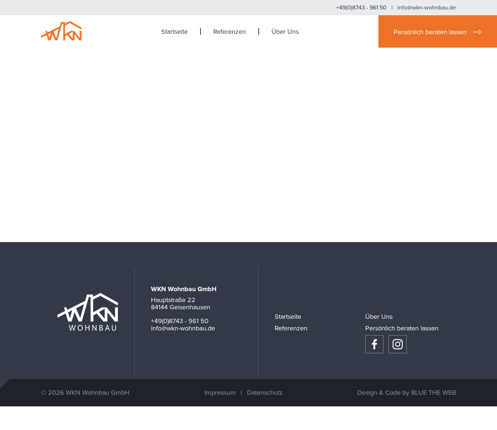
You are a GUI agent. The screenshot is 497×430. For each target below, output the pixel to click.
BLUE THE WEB (433, 392)
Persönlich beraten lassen (401, 328)
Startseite (174, 31)
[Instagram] (398, 344)
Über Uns (285, 31)
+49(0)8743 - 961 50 (361, 7)
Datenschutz (265, 392)
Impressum (220, 392)
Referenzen (229, 31)
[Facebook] (374, 344)
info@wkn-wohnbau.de (426, 7)
